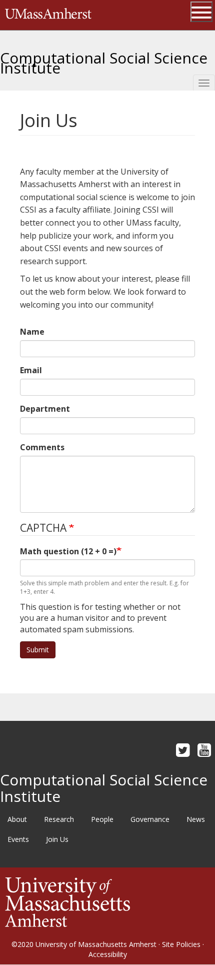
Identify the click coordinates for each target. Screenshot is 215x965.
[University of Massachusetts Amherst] (67, 901)
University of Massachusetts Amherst (96, 944)
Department (45, 408)
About (17, 819)
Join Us (57, 839)
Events (18, 839)
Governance (150, 819)
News (195, 819)
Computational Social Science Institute (104, 59)
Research (59, 819)
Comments (42, 447)
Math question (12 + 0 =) (68, 551)
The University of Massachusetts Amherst (48, 15)
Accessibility (107, 954)
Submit (37, 649)
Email (31, 370)
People (102, 819)
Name (32, 331)
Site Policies (181, 944)
